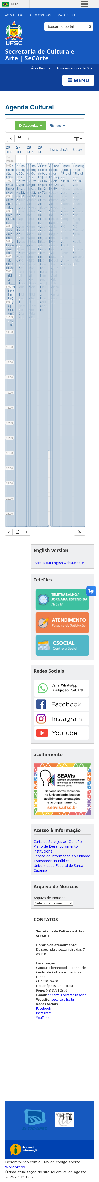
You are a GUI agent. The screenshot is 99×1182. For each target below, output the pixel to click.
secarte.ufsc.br (62, 999)
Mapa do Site (67, 15)
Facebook (43, 1008)
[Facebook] (61, 709)
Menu (80, 80)
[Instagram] (61, 724)
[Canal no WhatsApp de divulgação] (61, 695)
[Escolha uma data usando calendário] (19, 138)
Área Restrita (41, 68)
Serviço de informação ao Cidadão (62, 856)
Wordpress (15, 1166)
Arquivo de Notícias (49, 897)
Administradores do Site (74, 68)
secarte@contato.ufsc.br (67, 995)
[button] (79, 532)
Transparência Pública (52, 860)
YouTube (43, 1017)
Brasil (16, 4)
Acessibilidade (15, 15)
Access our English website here (59, 562)
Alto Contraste (42, 15)
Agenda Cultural (29, 107)
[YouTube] (61, 738)
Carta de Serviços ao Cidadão (58, 841)
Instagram (44, 1013)
